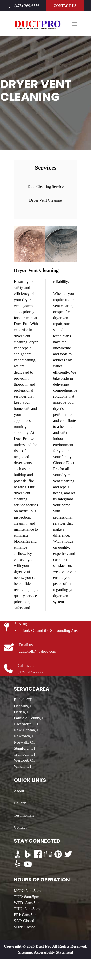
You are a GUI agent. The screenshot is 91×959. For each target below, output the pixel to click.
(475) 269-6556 (26, 6)
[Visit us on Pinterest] (58, 854)
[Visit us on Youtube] (28, 864)
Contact (20, 827)
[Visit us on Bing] (28, 854)
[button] (74, 24)
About (19, 791)
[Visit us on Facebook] (38, 854)
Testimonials (24, 815)
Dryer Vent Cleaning (45, 200)
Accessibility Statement (53, 952)
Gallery (20, 803)
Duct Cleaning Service (46, 186)
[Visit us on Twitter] (68, 854)
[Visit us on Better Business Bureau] (17, 854)
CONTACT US (65, 6)
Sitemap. (25, 952)
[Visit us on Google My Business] (48, 854)
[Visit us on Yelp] (17, 864)
